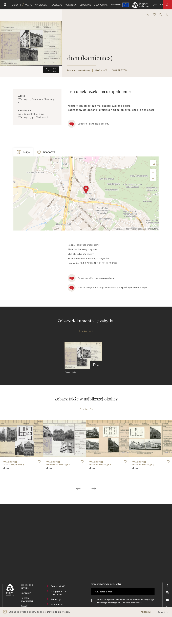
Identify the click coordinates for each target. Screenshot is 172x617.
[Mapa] (54, 70)
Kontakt (29, 606)
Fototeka (71, 4)
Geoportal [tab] (49, 152)
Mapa (29, 4)
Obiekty (17, 4)
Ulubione (85, 4)
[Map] (86, 193)
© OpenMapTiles (121, 228)
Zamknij (162, 612)
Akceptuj (146, 611)
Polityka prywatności (30, 600)
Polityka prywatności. (132, 602)
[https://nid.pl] (9, 589)
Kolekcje (57, 4)
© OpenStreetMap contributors (144, 228)
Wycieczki (41, 4)
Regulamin (30, 593)
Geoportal (101, 4)
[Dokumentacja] (47, 70)
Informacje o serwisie (30, 586)
